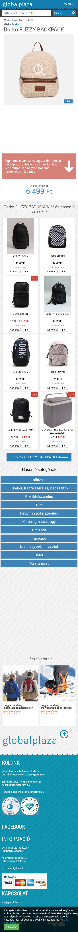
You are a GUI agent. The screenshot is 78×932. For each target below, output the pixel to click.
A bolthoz (14, 271)
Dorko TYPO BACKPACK (57, 313)
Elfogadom (11, 926)
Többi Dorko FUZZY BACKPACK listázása (39, 457)
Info (26, 271)
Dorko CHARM (57, 255)
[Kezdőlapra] (17, 7)
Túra (21, 20)
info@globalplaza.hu (12, 902)
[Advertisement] (39, 612)
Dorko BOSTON (20, 313)
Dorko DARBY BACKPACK (20, 429)
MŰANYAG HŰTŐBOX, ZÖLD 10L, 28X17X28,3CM (57, 431)
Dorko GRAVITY (20, 255)
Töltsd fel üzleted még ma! (17, 785)
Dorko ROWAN (57, 371)
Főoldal (7, 20)
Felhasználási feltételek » (14, 861)
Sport (14, 20)
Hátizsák (29, 20)
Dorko (15, 24)
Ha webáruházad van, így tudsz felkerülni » (23, 791)
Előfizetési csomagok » (13, 851)
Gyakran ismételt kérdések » (15, 847)
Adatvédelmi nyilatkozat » (14, 857)
